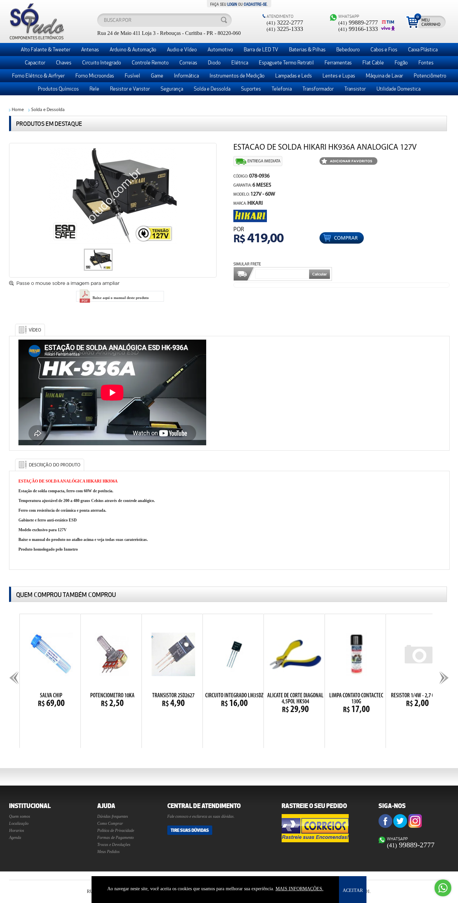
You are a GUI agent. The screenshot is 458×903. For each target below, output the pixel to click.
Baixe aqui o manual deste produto (120, 298)
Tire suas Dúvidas (190, 830)
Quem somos (19, 816)
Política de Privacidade (115, 830)
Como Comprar (110, 823)
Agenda (15, 837)
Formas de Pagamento (115, 837)
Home (18, 109)
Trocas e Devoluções (113, 844)
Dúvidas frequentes (112, 816)
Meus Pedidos (108, 851)
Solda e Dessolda (48, 109)
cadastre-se (255, 4)
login (232, 4)
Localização (18, 823)
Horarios (16, 830)
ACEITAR (353, 890)
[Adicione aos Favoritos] (349, 161)
